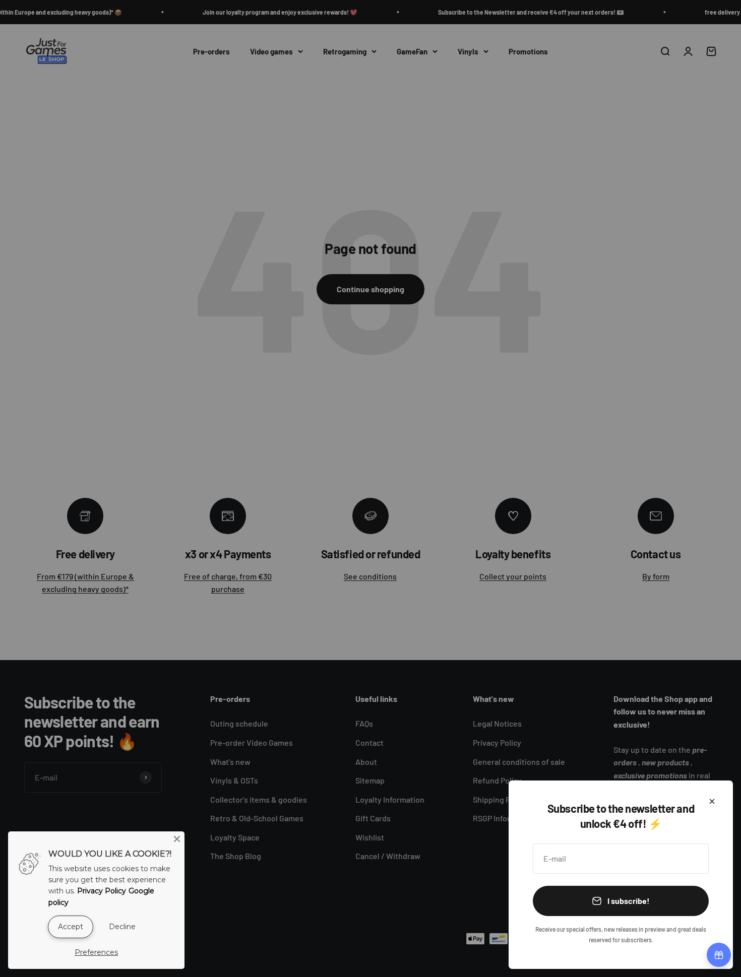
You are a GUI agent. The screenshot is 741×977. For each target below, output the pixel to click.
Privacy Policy (101, 890)
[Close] (712, 801)
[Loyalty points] (719, 955)
